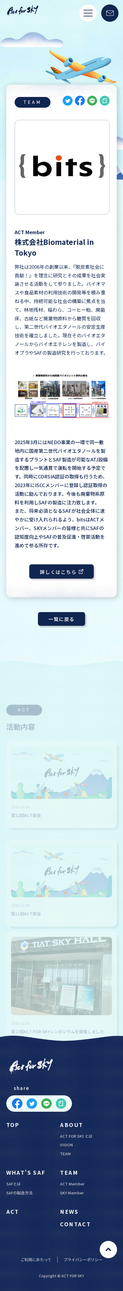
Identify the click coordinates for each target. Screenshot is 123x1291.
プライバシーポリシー (83, 1259)
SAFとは (13, 1184)
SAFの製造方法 (19, 1193)
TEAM (65, 1153)
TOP (12, 1124)
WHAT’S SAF (26, 1172)
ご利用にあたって (36, 1259)
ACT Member (72, 1184)
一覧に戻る (61, 619)
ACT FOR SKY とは (76, 1136)
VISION (66, 1145)
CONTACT (75, 1224)
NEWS (69, 1211)
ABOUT (71, 1124)
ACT (12, 1211)
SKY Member (72, 1193)
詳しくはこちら (58, 571)
